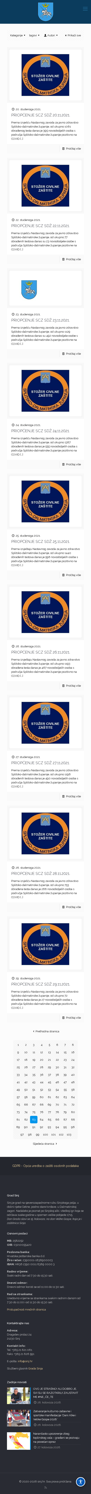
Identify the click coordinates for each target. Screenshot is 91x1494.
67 (34, 1104)
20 (41, 1059)
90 (26, 1127)
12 (41, 1052)
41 (18, 1082)
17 (18, 1059)
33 (18, 1074)
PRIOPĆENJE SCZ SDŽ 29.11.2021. (40, 984)
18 (26, 1059)
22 (57, 1059)
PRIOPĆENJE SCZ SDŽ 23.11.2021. (40, 320)
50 (26, 1089)
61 (49, 1097)
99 (37, 1134)
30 (57, 1067)
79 (65, 1112)
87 (65, 1119)
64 (73, 1097)
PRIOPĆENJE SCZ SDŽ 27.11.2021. (40, 763)
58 (26, 1097)
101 (53, 1134)
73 (18, 1112)
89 (18, 1127)
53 (49, 1089)
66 (26, 1104)
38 (57, 1074)
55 (65, 1089)
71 (65, 1104)
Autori (51, 35)
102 (61, 1134)
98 (30, 1134)
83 (34, 1119)
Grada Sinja (35, 1368)
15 (65, 1052)
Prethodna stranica (47, 1031)
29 (49, 1067)
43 (33, 1082)
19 (33, 1059)
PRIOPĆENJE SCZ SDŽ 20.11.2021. (40, 115)
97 (22, 1134)
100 (45, 1134)
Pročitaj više (73, 148)
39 (65, 1074)
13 (49, 1052)
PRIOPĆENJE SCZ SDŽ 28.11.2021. (40, 873)
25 (18, 1067)
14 (57, 1052)
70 (57, 1104)
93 (49, 1127)
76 (41, 1112)
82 (26, 1119)
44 (41, 1082)
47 (65, 1082)
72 (73, 1104)
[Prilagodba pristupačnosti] (80, 1482)
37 (49, 1074)
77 (49, 1112)
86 (57, 1119)
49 (18, 1089)
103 (69, 1134)
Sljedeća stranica (43, 1143)
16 (72, 1052)
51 (33, 1089)
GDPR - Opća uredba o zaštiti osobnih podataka (45, 1166)
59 (33, 1097)
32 (73, 1067)
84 (41, 1119)
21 (49, 1059)
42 (26, 1082)
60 (42, 1097)
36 (41, 1074)
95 (65, 1127)
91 (33, 1127)
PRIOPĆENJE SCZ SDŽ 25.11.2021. (40, 541)
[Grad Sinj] (45, 11)
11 (34, 1052)
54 (57, 1089)
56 (73, 1089)
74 (26, 1112)
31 (65, 1067)
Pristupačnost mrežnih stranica (26, 1309)
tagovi (33, 35)
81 (18, 1119)
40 (73, 1074)
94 (57, 1127)
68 (42, 1104)
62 (57, 1097)
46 (57, 1082)
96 (73, 1127)
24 (72, 1059)
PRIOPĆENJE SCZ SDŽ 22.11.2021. (40, 225)
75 (33, 1112)
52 (41, 1089)
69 (49, 1104)
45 (49, 1082)
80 (73, 1112)
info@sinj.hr (25, 1361)
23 (65, 1059)
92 (41, 1127)
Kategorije (16, 35)
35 (33, 1074)
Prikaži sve (74, 35)
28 (41, 1067)
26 (26, 1067)
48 (73, 1082)
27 (33, 1067)
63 (65, 1097)
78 (57, 1112)
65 (18, 1104)
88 (73, 1119)
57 (18, 1097)
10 (26, 1052)
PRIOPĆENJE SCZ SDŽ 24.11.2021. (40, 431)
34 (26, 1074)
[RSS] (45, 1488)
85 (49, 1119)
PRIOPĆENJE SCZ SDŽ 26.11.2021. (40, 652)
